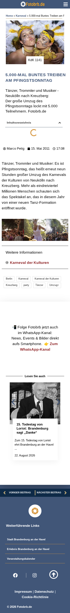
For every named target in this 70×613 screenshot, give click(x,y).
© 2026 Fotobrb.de (19, 606)
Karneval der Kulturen (47, 278)
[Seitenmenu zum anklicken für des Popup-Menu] (65, 4)
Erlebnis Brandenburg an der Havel (28, 549)
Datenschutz (44, 591)
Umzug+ (54, 285)
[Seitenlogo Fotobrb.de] (32, 4)
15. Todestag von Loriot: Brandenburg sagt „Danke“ (32, 428)
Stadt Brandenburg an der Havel (26, 539)
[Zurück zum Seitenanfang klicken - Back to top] (53, 574)
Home (9, 15)
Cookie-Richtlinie (35, 597)
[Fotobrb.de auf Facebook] (16, 575)
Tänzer (39, 285)
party (26, 285)
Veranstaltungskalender (21, 558)
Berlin (9, 278)
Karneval (21, 15)
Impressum (23, 591)
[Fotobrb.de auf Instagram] (35, 575)
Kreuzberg (11, 285)
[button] (59, 122)
